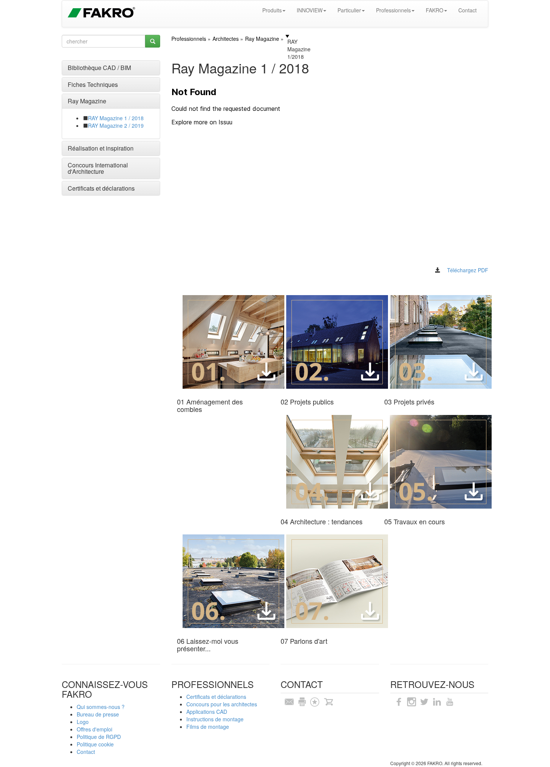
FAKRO (434, 10)
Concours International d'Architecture (98, 168)
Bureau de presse (98, 714)
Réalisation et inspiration (101, 148)
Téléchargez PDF (467, 270)
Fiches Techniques (93, 84)
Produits (272, 10)
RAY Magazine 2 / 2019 (116, 125)
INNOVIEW (310, 10)
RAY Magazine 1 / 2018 (116, 118)
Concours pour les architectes (221, 704)
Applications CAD (206, 711)
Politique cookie (95, 744)
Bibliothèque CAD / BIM (99, 67)
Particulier (349, 10)
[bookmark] (314, 701)
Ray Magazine (87, 101)
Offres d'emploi (94, 729)
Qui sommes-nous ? (101, 706)
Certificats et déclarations (101, 188)
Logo (83, 721)
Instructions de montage (215, 719)
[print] (302, 701)
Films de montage (207, 726)
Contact (467, 10)
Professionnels (393, 10)
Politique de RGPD (99, 736)
